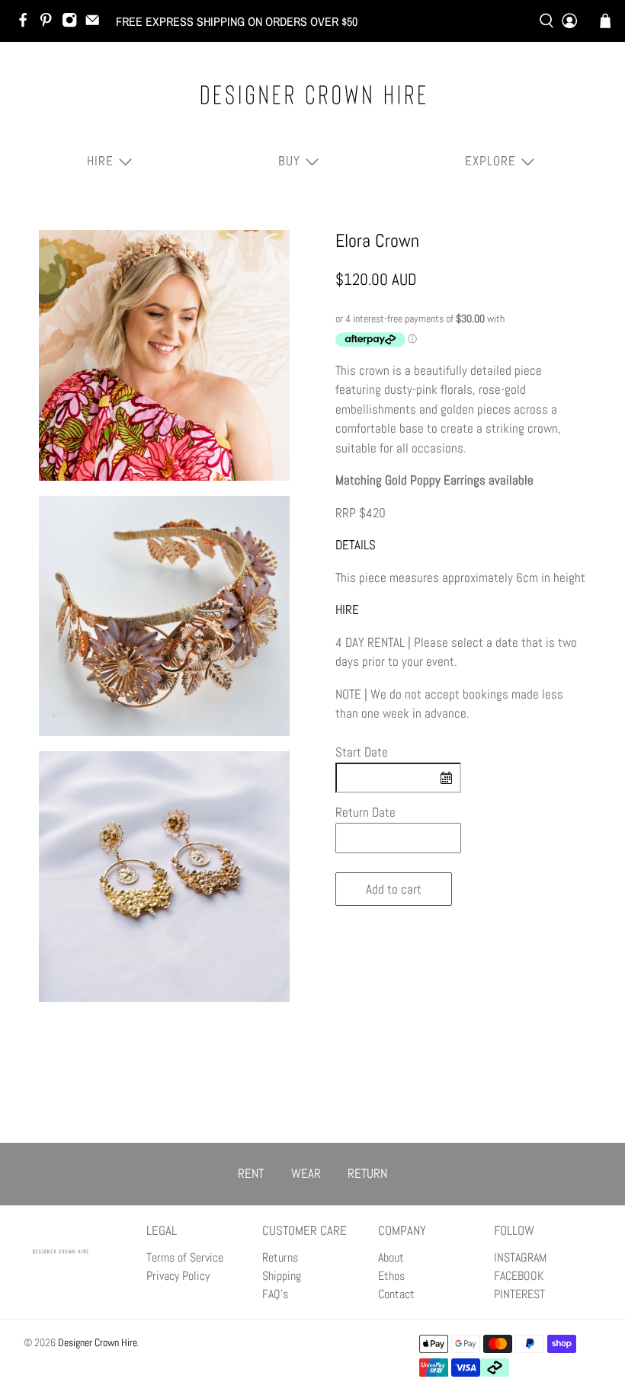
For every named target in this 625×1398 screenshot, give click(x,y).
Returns (280, 1257)
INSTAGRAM (520, 1257)
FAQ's (275, 1294)
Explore (490, 160)
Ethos (391, 1276)
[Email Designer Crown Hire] (96, 23)
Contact (396, 1294)
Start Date (361, 752)
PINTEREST (519, 1294)
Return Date (365, 812)
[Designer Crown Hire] (312, 94)
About (391, 1257)
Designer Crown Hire (97, 1342)
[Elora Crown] (164, 355)
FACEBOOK (518, 1276)
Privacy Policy (178, 1276)
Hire (100, 160)
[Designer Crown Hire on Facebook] (26, 23)
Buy (289, 160)
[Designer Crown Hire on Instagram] (73, 23)
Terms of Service (184, 1257)
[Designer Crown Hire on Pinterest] (49, 23)
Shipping (281, 1276)
